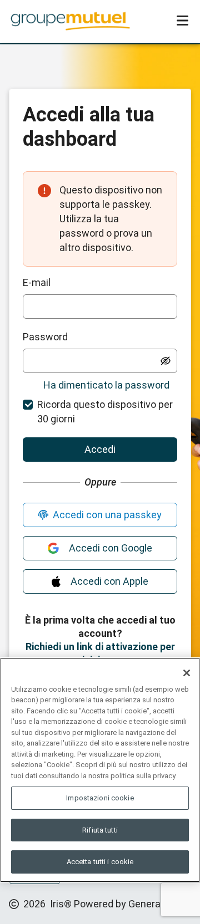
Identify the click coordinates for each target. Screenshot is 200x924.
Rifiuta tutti (100, 830)
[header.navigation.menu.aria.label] (182, 21)
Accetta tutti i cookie (100, 861)
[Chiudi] (186, 673)
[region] (100, 769)
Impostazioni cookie (99, 798)
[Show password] (166, 361)
